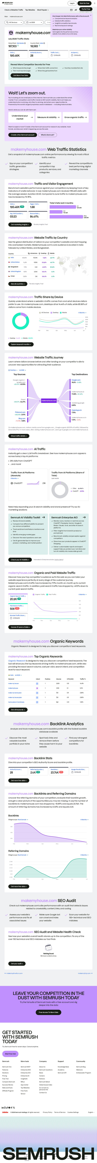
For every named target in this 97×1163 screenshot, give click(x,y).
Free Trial (5, 1079)
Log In (72, 3)
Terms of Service (59, 1112)
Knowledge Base (63, 1067)
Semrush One (6, 1067)
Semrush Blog (81, 1067)
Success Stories (7, 1085)
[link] (14, 10)
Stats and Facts (7, 1088)
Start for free (84, 3)
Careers (42, 1076)
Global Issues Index (45, 1085)
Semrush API (62, 1073)
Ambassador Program (83, 1073)
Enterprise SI (25, 1076)
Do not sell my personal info (44, 1088)
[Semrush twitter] (14, 1108)
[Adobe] (5, 1112)
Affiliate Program (8, 1091)
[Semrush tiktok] (7, 1108)
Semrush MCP (25, 1067)
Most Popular (42, 10)
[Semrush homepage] (7, 3)
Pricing (4, 1076)
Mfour (23, 1082)
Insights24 (24, 1079)
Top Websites (25, 1088)
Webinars (79, 1070)
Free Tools (24, 1091)
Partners (42, 1079)
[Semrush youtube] (9, 1108)
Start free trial (10, 1054)
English (90, 1112)
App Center (24, 1085)
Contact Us (43, 1092)
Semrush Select (44, 1082)
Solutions (5, 1073)
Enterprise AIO (26, 1073)
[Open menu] (94, 3)
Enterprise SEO (26, 1070)
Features (5, 1070)
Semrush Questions (45, 1070)
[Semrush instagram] (5, 1108)
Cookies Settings (73, 1112)
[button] (71, 10)
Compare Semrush (8, 1082)
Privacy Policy (47, 1112)
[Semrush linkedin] (2, 1108)
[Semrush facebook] (12, 1108)
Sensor (23, 1094)
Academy (61, 1070)
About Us (42, 1067)
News (41, 1073)
